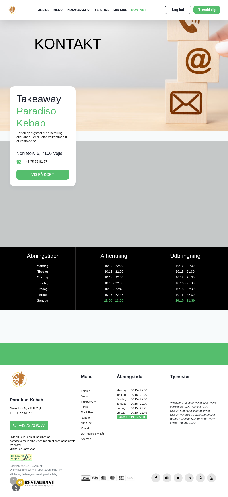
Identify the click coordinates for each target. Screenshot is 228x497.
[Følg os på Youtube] (211, 477)
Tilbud (85, 407)
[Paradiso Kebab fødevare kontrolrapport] (21, 458)
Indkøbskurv (78, 10)
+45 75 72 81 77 (35, 161)
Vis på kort (42, 174)
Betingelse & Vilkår (92, 433)
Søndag (132, 417)
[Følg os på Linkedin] (189, 477)
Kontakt (138, 10)
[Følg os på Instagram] (167, 477)
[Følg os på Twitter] (178, 477)
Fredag (132, 408)
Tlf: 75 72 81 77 (21, 412)
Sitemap (86, 439)
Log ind (178, 10)
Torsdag (132, 403)
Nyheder (86, 417)
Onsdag (132, 399)
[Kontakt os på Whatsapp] (200, 477)
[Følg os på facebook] (155, 477)
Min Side (120, 10)
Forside (42, 10)
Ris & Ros (101, 10)
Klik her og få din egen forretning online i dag (33, 474)
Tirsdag (132, 394)
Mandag (132, 390)
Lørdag (132, 412)
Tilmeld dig (207, 10)
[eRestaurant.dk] (32, 484)
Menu (58, 10)
